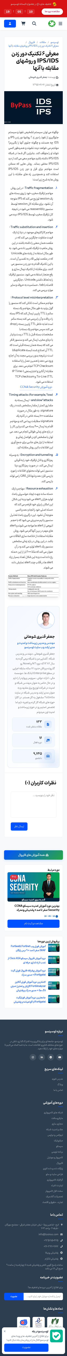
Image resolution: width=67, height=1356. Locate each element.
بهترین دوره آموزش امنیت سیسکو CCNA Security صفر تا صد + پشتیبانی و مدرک (37, 908)
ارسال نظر (19, 826)
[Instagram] (33, 1057)
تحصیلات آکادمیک (54, 1196)
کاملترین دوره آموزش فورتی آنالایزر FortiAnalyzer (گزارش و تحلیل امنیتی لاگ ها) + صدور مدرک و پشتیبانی (28, 986)
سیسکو (59, 1146)
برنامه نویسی (57, 1152)
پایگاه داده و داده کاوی (53, 1168)
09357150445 (51, 1240)
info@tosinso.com (48, 1234)
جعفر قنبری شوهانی (38, 77)
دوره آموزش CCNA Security (36, 387)
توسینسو (55, 42)
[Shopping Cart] (23, 23)
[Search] (34, 23)
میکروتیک (58, 1140)
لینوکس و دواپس (55, 1135)
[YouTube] (59, 1057)
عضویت (13, 1296)
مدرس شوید (57, 1079)
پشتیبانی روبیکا (51, 1253)
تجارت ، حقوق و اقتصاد (52, 1202)
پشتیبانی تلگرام (51, 1259)
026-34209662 (51, 1246)
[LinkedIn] (42, 1057)
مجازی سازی (57, 1124)
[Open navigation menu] (60, 23)
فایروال (31, 42)
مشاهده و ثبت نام (33, 923)
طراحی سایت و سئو (54, 1174)
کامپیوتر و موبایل (55, 1157)
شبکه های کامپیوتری (53, 1112)
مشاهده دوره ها (52, 11)
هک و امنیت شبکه (54, 1129)
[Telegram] (50, 1057)
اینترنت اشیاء (57, 1185)
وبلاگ (60, 1084)
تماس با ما (58, 1090)
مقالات (43, 42)
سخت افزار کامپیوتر (54, 1191)
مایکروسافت (57, 1118)
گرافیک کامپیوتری (55, 1180)
